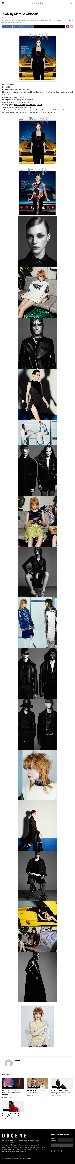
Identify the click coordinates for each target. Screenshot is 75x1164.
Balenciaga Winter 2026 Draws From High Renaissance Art (12, 1115)
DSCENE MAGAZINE (33, 1087)
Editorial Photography (18, 20)
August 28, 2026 (32, 1095)
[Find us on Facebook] (51, 1151)
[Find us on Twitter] (55, 1151)
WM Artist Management (15, 22)
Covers (9, 20)
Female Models (43, 20)
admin (17, 1060)
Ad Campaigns (57, 1087)
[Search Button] (72, 3)
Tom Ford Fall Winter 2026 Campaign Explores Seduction (61, 1092)
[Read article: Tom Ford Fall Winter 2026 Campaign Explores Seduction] (62, 1083)
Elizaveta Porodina (10, 1087)
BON (12, 84)
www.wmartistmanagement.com (20, 107)
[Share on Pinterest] (67, 26)
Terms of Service (21, 1152)
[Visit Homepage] (37, 3)
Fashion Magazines (32, 20)
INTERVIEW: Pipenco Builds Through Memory (36, 1092)
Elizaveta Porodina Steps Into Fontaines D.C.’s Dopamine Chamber (11, 1093)
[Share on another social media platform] (71, 26)
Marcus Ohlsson (19, 105)
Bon (5, 20)
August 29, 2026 (7, 1097)
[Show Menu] (3, 3)
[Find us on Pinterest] (61, 1151)
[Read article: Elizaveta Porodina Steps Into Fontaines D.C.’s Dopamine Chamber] (13, 1083)
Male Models (52, 20)
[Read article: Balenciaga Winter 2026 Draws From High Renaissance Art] (13, 1106)
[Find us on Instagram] (58, 1151)
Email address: (54, 1140)
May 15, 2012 (6, 18)
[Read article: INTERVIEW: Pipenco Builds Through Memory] (37, 1083)
